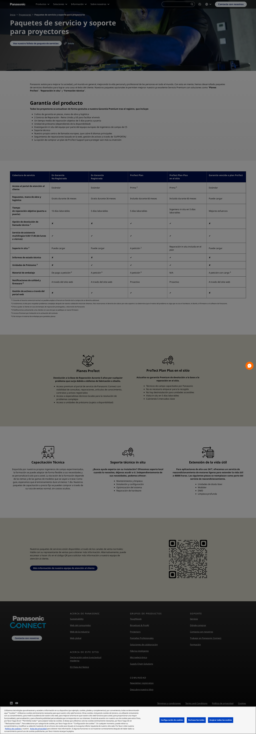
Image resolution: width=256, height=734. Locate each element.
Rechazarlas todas (196, 720)
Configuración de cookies (172, 720)
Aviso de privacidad (38, 728)
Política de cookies (13, 728)
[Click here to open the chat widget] (249, 366)
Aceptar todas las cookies (220, 720)
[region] (128, 720)
